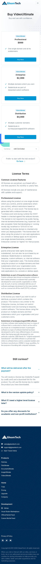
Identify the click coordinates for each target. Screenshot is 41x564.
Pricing (3, 490)
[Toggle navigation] (38, 3)
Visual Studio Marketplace (10, 511)
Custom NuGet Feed (8, 518)
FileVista (4, 462)
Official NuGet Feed (8, 515)
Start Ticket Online (9, 451)
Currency (7, 149)
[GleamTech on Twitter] (6, 540)
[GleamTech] (11, 3)
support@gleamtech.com (12, 447)
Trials (3, 487)
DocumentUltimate (7, 469)
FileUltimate (5, 465)
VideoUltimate (6, 475)
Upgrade (4, 493)
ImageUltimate (6, 472)
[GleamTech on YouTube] (10, 540)
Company (4, 497)
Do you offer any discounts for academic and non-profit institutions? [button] (19, 412)
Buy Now (20, 59)
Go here (20, 161)
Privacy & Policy (6, 536)
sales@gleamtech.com (12, 444)
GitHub (6, 508)
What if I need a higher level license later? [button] (18, 401)
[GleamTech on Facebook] (2, 540)
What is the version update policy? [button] (17, 392)
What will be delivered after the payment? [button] (16, 369)
